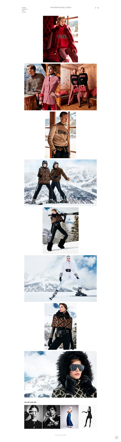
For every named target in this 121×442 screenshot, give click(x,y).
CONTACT (24, 12)
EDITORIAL (24, 7)
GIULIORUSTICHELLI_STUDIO (60, 7)
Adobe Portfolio (63, 435)
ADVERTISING (25, 9)
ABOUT (23, 10)
